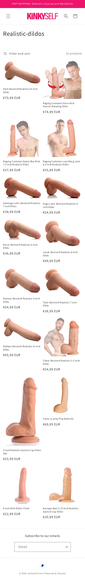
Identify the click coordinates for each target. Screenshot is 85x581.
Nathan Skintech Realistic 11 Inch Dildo (21, 348)
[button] (8, 16)
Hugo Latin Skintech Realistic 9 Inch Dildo (60, 205)
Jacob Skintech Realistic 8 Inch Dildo (60, 254)
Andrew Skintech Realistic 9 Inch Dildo (21, 300)
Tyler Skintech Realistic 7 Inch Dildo (60, 304)
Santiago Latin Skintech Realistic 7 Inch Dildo (21, 205)
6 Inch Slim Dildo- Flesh (16, 508)
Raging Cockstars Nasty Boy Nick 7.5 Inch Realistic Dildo (21, 163)
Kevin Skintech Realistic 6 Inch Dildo (20, 246)
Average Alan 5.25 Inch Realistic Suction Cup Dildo (61, 510)
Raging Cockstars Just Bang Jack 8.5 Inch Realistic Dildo (61, 163)
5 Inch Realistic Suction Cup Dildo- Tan (22, 452)
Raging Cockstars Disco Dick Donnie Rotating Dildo (58, 105)
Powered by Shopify (55, 573)
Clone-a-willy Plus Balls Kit (58, 418)
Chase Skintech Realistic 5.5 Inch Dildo (61, 362)
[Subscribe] (66, 547)
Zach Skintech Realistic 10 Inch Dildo (20, 90)
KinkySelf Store (36, 573)
